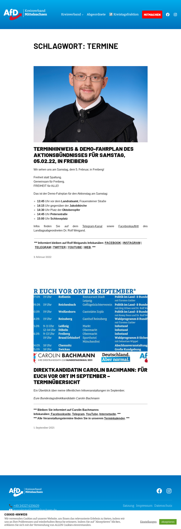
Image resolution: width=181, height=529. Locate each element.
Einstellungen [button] (148, 521)
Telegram (78, 414)
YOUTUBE (75, 247)
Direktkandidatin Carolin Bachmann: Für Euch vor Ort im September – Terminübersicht (90, 376)
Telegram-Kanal (92, 226)
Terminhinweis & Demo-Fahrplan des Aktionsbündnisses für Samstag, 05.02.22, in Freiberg (84, 155)
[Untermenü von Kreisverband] (82, 14)
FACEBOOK (113, 242)
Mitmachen (152, 14)
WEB (87, 247)
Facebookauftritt (128, 226)
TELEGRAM (43, 247)
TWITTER (59, 247)
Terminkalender (114, 418)
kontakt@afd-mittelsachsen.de (35, 510)
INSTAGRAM (131, 242)
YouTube (92, 414)
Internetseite (107, 414)
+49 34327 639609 (26, 506)
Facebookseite (60, 414)
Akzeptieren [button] (167, 521)
